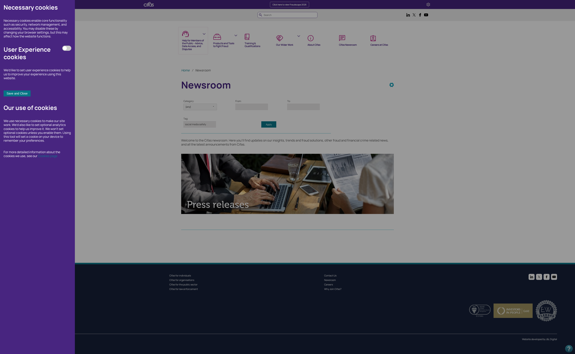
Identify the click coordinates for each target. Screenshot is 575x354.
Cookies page (47, 156)
